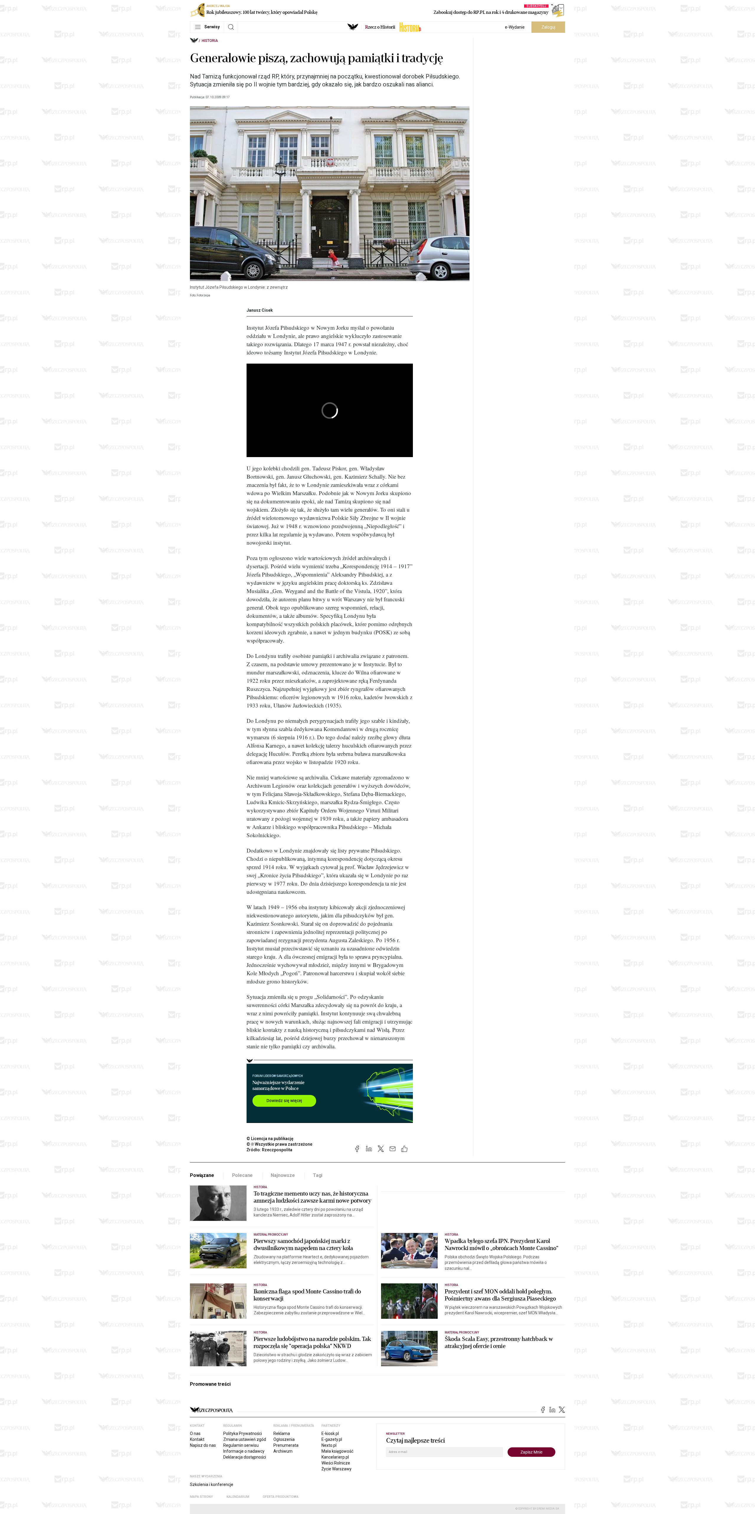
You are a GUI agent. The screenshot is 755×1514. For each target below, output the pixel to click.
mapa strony (201, 1497)
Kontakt (197, 1439)
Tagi (317, 1175)
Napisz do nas (203, 1445)
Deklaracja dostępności (244, 1457)
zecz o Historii (380, 27)
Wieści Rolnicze (335, 1463)
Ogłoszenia (284, 1439)
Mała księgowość (337, 1451)
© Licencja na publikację (270, 1138)
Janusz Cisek (260, 310)
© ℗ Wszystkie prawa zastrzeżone (279, 1144)
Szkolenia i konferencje (211, 1484)
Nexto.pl (329, 1445)
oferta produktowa (280, 1497)
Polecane (242, 1175)
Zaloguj (548, 27)
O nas (195, 1433)
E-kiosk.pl (330, 1433)
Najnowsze (283, 1175)
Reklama (281, 1433)
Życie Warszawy (336, 1469)
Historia (210, 41)
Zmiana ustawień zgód (244, 1439)
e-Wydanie (515, 27)
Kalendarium (237, 1497)
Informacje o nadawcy (244, 1451)
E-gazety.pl (331, 1439)
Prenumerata (285, 1445)
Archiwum (283, 1451)
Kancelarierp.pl (335, 1457)
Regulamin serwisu (241, 1445)
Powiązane (202, 1175)
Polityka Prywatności (242, 1433)
